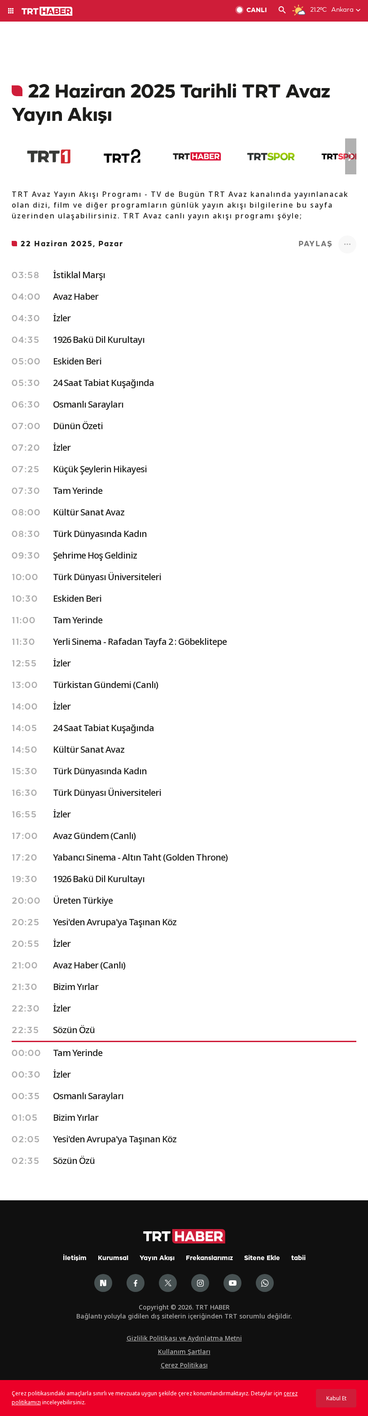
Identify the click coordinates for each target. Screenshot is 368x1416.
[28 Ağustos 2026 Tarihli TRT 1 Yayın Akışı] (49, 156)
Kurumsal (113, 1258)
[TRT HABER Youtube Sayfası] (232, 1283)
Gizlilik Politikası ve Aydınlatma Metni (184, 1338)
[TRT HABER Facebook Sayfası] (136, 1283)
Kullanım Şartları (184, 1351)
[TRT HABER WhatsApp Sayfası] (265, 1283)
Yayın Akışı (157, 1258)
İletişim (75, 1258)
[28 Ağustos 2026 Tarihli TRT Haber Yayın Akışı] (197, 156)
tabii (298, 1258)
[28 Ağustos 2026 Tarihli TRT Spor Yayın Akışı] (271, 156)
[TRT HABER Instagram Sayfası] (200, 1283)
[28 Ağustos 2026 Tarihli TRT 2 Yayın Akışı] (123, 156)
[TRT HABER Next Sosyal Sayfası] (103, 1283)
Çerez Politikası (184, 1365)
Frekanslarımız (209, 1258)
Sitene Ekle (262, 1258)
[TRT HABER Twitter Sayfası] (168, 1283)
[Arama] (282, 10)
